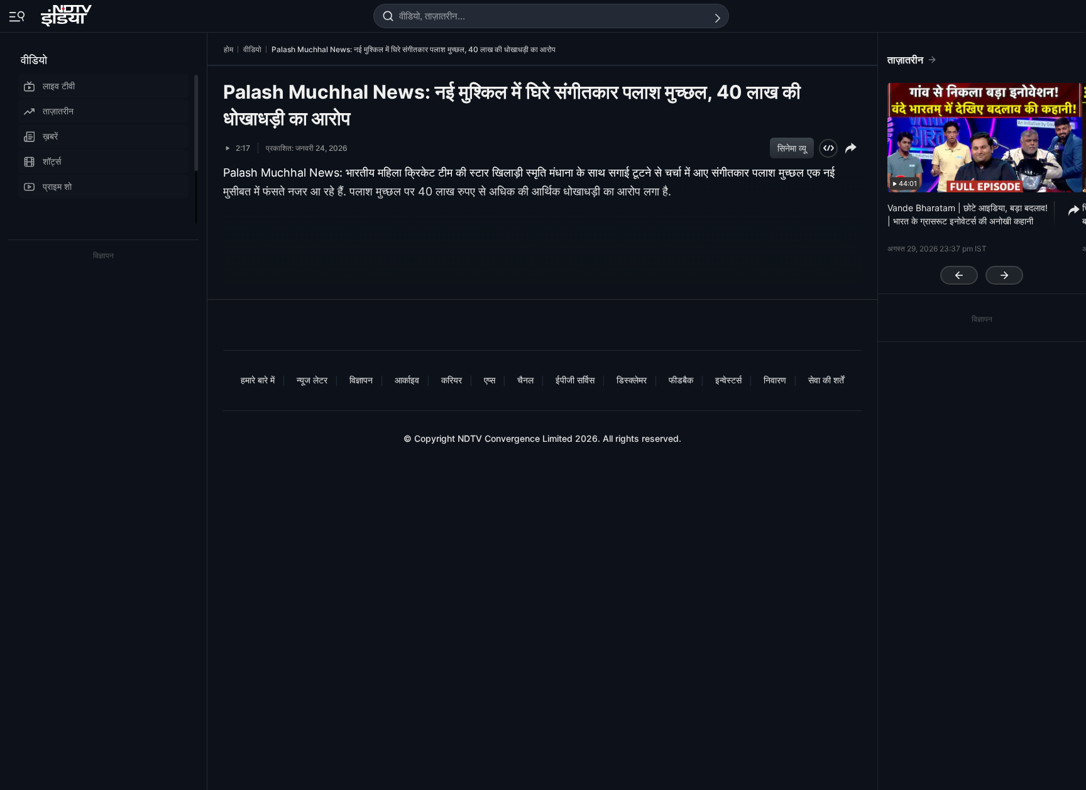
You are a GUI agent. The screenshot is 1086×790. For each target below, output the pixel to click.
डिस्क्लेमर (632, 380)
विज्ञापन (361, 380)
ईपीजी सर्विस (575, 380)
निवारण (775, 380)
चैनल (525, 380)
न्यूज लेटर (312, 380)
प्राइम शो (57, 186)
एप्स (489, 380)
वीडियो (34, 60)
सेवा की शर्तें (826, 380)
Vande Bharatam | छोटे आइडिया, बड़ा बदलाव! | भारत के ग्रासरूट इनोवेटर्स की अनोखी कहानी (967, 214)
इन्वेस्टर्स (728, 380)
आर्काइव (407, 380)
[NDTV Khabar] (67, 13)
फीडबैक (681, 380)
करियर (451, 380)
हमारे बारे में (258, 380)
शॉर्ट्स (52, 161)
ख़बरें (50, 136)
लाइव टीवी (59, 85)
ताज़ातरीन (58, 111)
